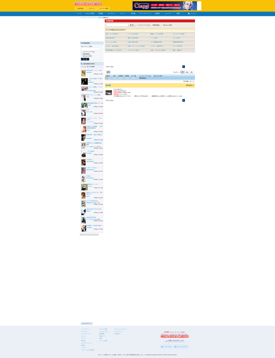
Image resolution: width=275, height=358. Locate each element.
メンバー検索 (103, 340)
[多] (126, 78)
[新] (120, 78)
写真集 (100, 13)
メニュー (193, 13)
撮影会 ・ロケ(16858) (156, 34)
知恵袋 (157, 13)
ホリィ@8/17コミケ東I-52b (93, 146)
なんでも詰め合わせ (92, 201)
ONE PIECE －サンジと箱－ (94, 70)
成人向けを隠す (87, 56)
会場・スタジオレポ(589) (157, 50)
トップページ (84, 17)
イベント (123, 13)
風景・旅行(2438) (133, 38)
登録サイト (102, 336)
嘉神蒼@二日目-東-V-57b (93, 202)
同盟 (178, 13)
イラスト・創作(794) (156, 46)
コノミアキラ (89, 121)
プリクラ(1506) (177, 46)
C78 (87, 110)
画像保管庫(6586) (178, 42)
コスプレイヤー (103, 331)
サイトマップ (118, 331)
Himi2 (87, 96)
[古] (109, 78)
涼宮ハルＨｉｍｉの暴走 (93, 95)
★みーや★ (89, 111)
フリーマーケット (145, 13)
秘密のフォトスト (93, 184)
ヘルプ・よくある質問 (87, 350)
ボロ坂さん (89, 159)
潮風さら (88, 211)
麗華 (89, 105)
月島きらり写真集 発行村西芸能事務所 (94, 127)
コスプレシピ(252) (133, 50)
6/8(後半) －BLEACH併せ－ (95, 225)
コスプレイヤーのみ (89, 51)
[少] (128, 78)
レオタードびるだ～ (92, 168)
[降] (113, 78)
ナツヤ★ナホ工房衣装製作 (93, 219)
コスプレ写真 (89, 13)
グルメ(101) (176, 38)
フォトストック (85, 333)
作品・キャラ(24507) (112, 34)
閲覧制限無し (87, 54)
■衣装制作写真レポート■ (95, 103)
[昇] (115, 78)
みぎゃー (90, 186)
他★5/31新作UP (91, 217)
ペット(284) (153, 38)
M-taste (88, 176)
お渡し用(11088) (133, 42)
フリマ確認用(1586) (156, 42)
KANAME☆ (89, 72)
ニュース (168, 13)
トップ (78, 13)
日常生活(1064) (110, 38)
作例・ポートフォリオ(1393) (136, 46)
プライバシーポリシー (120, 329)
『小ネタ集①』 (90, 151)
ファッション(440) (111, 42)
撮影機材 (102, 333)
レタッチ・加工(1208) (112, 46)
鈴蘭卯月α (119, 89)
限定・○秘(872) (177, 50)
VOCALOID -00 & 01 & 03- (94, 209)
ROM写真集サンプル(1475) (113, 50)
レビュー (83, 336)
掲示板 (133, 13)
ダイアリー (111, 13)
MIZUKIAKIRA (92, 90)
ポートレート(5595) (179, 34)
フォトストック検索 (95, 17)
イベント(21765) (133, 34)
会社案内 (117, 333)
